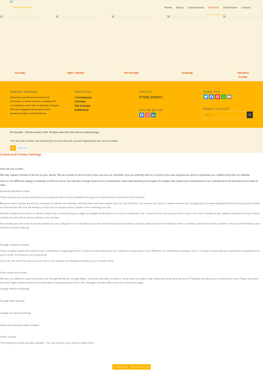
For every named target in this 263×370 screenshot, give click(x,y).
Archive (243, 77)
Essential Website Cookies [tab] (15, 191)
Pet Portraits (131, 72)
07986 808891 (151, 97)
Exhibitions (82, 110)
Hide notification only (140, 367)
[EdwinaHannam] (21, 7)
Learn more (23, 148)
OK (13, 148)
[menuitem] (168, 7)
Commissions (83, 97)
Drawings (187, 72)
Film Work (243, 72)
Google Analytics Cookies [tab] (14, 244)
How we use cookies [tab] (11, 168)
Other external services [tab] (13, 272)
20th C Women (75, 72)
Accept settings (121, 367)
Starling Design (91, 132)
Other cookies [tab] (8, 336)
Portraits (20, 72)
